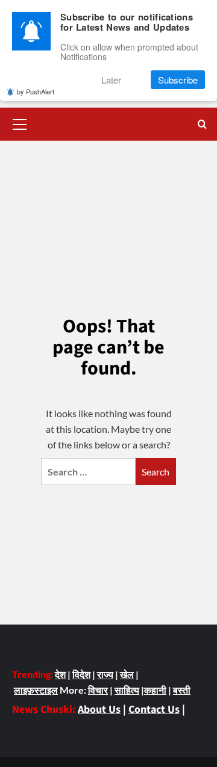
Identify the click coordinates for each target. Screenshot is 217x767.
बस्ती (181, 689)
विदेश (81, 674)
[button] (20, 123)
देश (60, 674)
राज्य (105, 674)
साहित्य (127, 689)
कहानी (155, 689)
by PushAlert (35, 91)
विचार (98, 689)
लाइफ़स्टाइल (36, 689)
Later (111, 79)
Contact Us (154, 709)
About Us (99, 709)
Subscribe (178, 79)
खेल (127, 674)
